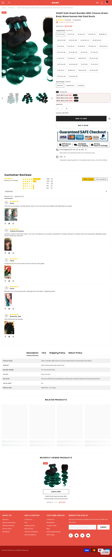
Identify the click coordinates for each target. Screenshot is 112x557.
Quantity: (59, 104)
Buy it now (83, 125)
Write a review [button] (88, 179)
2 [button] (53, 341)
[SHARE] (108, 118)
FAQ (44, 352)
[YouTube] (88, 535)
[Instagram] (76, 535)
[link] (15, 441)
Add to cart (81, 118)
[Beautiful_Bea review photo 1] (9, 327)
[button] (2, 98)
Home (4, 8)
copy (75, 95)
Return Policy (75, 352)
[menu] (3, 2)
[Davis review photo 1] (11, 214)
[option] (27, 49)
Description (32, 352)
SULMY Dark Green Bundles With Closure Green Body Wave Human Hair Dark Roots (56, 497)
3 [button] (56, 341)
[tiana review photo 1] (7, 272)
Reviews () (8, 196)
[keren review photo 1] (8, 299)
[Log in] (102, 3)
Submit (103, 527)
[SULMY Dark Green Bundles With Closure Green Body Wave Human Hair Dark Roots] (56, 475)
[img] (14, 201)
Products (11, 8)
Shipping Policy (57, 352)
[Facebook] (71, 535)
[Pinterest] (82, 535)
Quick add (56, 492)
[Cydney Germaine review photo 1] (8, 244)
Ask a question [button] (101, 179)
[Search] (9, 2)
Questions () (19, 196)
